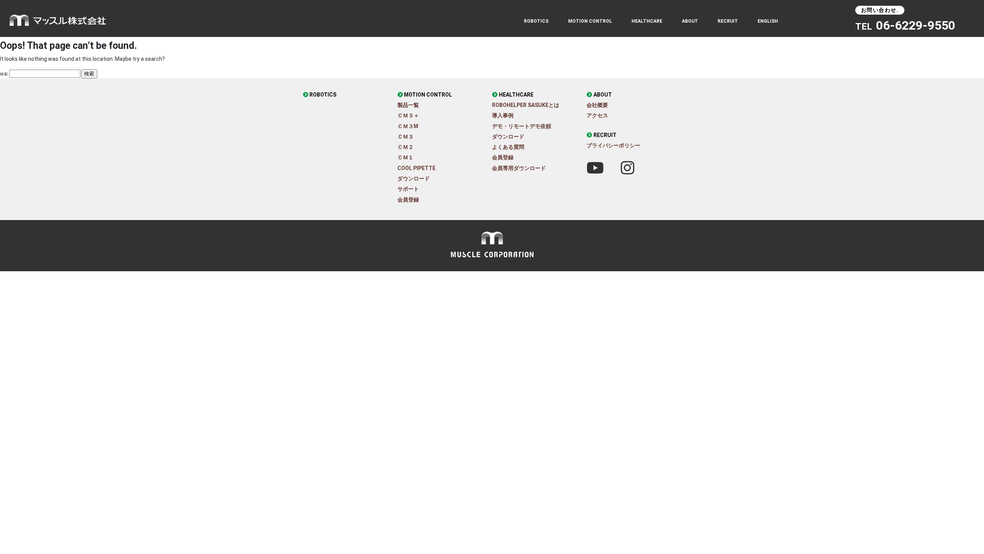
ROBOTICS (536, 21)
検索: (4, 74)
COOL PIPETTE (416, 168)
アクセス (597, 115)
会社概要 (597, 105)
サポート (408, 189)
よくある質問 (508, 147)
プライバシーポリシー (613, 145)
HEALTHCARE (516, 95)
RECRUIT (728, 21)
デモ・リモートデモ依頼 (521, 126)
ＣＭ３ (405, 136)
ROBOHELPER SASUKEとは (525, 105)
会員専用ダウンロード (519, 168)
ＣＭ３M (407, 126)
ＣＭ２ (405, 147)
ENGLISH (768, 21)
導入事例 (503, 115)
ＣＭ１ (405, 157)
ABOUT (690, 21)
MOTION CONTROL (428, 95)
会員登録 (408, 200)
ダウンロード (413, 178)
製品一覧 (408, 105)
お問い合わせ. (880, 10)
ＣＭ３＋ (408, 115)
